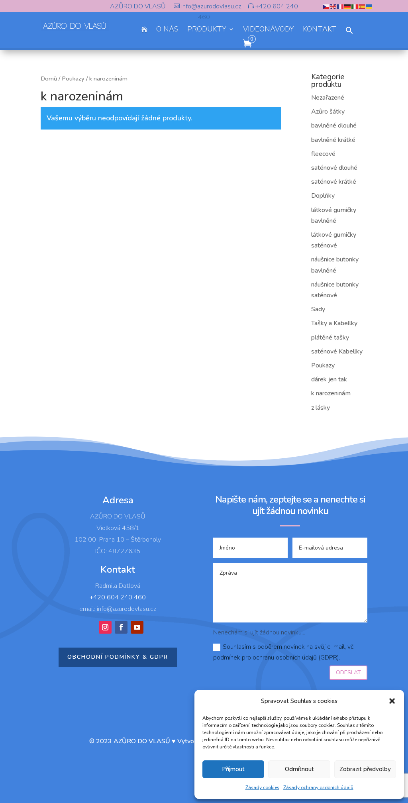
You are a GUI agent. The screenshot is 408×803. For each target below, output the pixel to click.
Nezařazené (327, 97)
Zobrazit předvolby (365, 769)
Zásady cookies (262, 787)
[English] (333, 6)
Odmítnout (299, 769)
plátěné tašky (330, 337)
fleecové (323, 153)
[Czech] (326, 6)
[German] (347, 6)
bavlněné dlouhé (334, 125)
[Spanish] (362, 6)
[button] (392, 701)
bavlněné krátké (333, 139)
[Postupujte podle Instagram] (105, 627)
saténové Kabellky (337, 351)
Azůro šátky (328, 111)
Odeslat (348, 672)
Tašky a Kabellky (334, 323)
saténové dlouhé (334, 167)
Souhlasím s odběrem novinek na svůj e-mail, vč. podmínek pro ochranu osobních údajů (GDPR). (284, 652)
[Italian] (355, 6)
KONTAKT (320, 30)
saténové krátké (333, 181)
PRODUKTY (206, 30)
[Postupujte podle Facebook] (121, 627)
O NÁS (167, 30)
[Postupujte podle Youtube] (137, 627)
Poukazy (73, 78)
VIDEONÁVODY (268, 30)
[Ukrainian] (369, 6)
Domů (49, 78)
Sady (318, 309)
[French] (340, 6)
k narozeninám (331, 393)
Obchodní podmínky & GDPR (117, 657)
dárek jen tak (329, 379)
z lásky (320, 407)
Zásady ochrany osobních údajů (318, 787)
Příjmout (233, 769)
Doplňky (323, 195)
